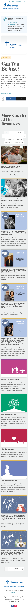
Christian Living (19, 142)
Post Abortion (6, 136)
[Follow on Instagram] (15, 606)
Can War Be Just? (6, 93)
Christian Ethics (10, 139)
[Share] (11, 98)
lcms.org (13, 592)
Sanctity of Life (6, 57)
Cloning (23, 136)
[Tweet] (21, 98)
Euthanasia (15, 136)
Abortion (20, 132)
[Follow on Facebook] (12, 606)
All (6, 132)
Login (23, 1)
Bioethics (19, 139)
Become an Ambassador (15, 1)
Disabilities (12, 132)
